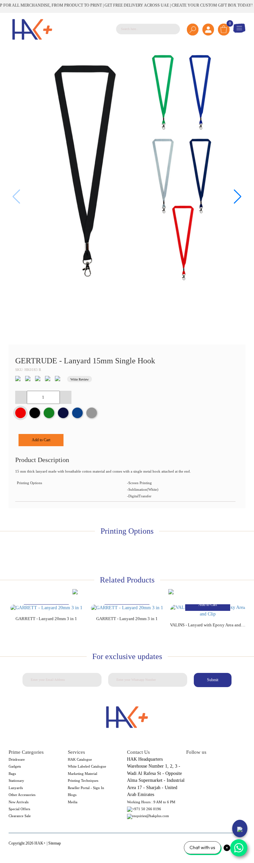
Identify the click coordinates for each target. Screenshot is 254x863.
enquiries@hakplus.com (150, 816)
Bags (12, 774)
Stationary (16, 780)
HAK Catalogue (80, 759)
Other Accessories (22, 795)
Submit (212, 680)
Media (72, 802)
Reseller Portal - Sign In (86, 788)
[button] (237, 196)
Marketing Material (82, 774)
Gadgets (15, 766)
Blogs (72, 795)
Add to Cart (41, 440)
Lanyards (16, 788)
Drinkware (17, 759)
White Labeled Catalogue (87, 766)
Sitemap (54, 843)
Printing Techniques (83, 780)
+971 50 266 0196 (146, 809)
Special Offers (19, 809)
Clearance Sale (20, 816)
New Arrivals (18, 802)
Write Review (79, 379)
